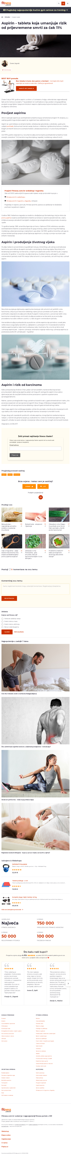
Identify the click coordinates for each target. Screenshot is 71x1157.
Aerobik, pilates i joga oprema (44, 1056)
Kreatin (3, 1021)
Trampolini (4, 1082)
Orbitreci (38, 1048)
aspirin (4, 474)
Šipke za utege (40, 1026)
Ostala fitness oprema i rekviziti (44, 1063)
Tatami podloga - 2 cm (20, 881)
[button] (68, 983)
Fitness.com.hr (6, 3)
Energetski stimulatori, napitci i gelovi (11, 1031)
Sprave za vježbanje (41, 1038)
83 (21, 524)
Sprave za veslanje (41, 1051)
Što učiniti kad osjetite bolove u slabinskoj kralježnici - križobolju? (26, 747)
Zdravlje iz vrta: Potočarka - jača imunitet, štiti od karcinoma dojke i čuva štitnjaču (33, 554)
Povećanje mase (5, 1028)
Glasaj (7, 632)
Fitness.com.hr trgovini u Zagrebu (18, 201)
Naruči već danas (26, 88)
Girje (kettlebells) (40, 1021)
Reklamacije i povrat (41, 1080)
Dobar (28, 486)
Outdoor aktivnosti (41, 1066)
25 (21, 551)
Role (2, 1092)
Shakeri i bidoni (5, 1077)
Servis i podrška (40, 1088)
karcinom (16, 474)
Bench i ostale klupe (41, 1036)
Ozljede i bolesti (16, 17)
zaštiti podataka (33, 1124)
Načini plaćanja (40, 1073)
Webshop (5, 1131)
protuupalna (6, 218)
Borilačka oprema (6, 1080)
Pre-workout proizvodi (7, 1033)
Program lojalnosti (41, 1082)
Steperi (38, 1053)
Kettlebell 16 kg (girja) (19, 864)
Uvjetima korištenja (20, 1124)
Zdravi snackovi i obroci (7, 1036)
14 (69, 551)
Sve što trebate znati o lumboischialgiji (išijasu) (19, 694)
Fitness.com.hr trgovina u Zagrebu (45, 1090)
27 (69, 524)
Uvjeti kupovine (40, 1085)
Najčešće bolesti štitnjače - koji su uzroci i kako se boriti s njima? (25, 853)
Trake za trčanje (40, 1043)
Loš (44, 486)
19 (45, 551)
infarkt (10, 474)
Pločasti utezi (39, 1023)
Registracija (9, 598)
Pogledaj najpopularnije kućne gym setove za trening (36, 10)
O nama (4, 1143)
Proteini (3, 1018)
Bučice (38, 1018)
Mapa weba (5, 1135)
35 (45, 524)
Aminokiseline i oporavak (8, 1023)
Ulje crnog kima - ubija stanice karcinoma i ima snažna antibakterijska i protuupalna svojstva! (9, 553)
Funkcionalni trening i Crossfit (44, 1058)
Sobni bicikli (39, 1046)
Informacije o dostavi (41, 1075)
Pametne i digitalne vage (8, 1075)
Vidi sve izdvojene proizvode (11, 909)
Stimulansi (4, 1041)
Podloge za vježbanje (41, 1028)
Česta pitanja (39, 1077)
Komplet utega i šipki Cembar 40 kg (24, 897)
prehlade (10, 126)
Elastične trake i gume (42, 1061)
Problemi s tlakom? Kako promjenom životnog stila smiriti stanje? (56, 553)
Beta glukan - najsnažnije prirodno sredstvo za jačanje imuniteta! (8, 527)
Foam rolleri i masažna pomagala (45, 1041)
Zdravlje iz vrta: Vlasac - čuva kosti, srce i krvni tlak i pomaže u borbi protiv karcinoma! (57, 527)
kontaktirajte (4, 1126)
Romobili (3, 1085)
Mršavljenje (4, 1026)
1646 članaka (7, 70)
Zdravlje (7, 17)
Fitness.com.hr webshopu (15, 197)
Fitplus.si (4, 1147)
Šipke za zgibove (40, 1031)
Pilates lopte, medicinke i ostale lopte (45, 1033)
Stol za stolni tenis (6, 1090)
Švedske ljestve (5, 1073)
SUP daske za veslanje (7, 1095)
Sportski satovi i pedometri (8, 1088)
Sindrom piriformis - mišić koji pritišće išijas (17, 800)
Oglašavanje (6, 1139)
